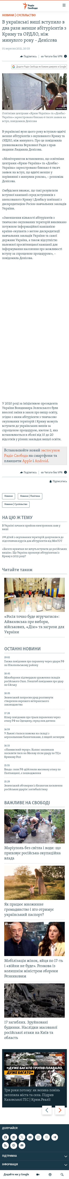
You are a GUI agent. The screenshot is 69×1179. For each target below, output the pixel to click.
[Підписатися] (22, 1145)
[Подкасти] (50, 1174)
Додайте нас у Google (16, 1174)
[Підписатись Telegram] (54, 1137)
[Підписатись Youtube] (30, 1137)
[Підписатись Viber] (46, 1137)
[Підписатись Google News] (13, 1137)
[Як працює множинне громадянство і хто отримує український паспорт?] (34, 883)
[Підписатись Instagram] (38, 1137)
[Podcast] (13, 1145)
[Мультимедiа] (38, 1174)
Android (41, 461)
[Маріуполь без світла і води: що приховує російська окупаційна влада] (34, 826)
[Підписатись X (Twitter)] (22, 1137)
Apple (27, 461)
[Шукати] (62, 1174)
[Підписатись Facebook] (5, 1137)
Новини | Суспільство (19, 15)
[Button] (28, 56)
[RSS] (5, 1145)
